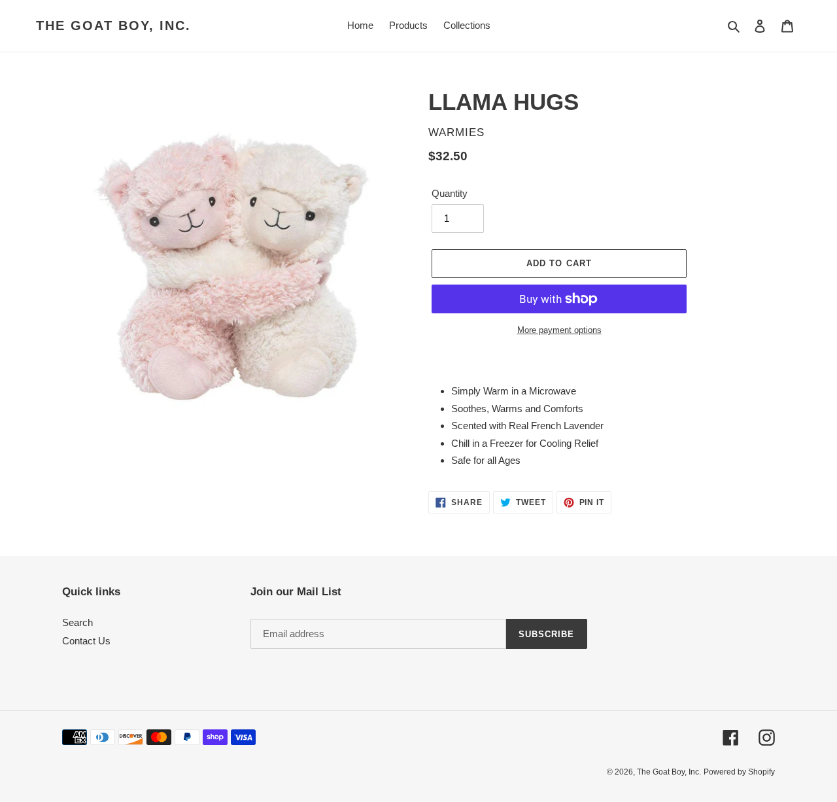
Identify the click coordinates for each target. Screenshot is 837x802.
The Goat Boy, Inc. (113, 25)
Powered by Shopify (739, 771)
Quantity (450, 193)
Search (77, 622)
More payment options (559, 330)
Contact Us (86, 640)
